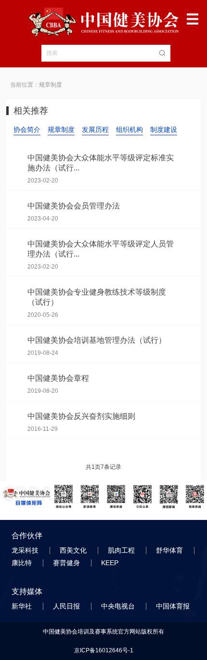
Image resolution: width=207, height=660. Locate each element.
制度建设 (163, 129)
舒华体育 (170, 550)
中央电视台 (119, 606)
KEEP (110, 563)
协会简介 (26, 129)
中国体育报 (174, 606)
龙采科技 (26, 550)
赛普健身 (67, 563)
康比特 (23, 563)
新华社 (23, 606)
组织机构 (129, 129)
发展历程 (95, 129)
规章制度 (61, 129)
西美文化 (74, 550)
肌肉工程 (122, 550)
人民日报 (67, 606)
